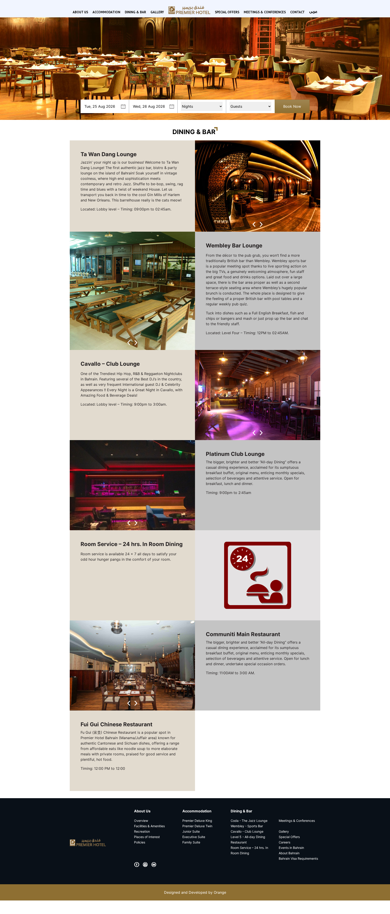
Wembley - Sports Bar (247, 826)
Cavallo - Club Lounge (247, 831)
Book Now (292, 106)
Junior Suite (191, 831)
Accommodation (106, 12)
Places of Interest (147, 837)
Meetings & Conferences (265, 12)
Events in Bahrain (291, 848)
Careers (284, 842)
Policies (139, 842)
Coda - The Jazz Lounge (249, 821)
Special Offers (227, 12)
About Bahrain (289, 853)
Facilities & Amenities (149, 826)
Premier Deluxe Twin (197, 826)
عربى (313, 11)
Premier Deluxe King (197, 821)
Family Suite (191, 842)
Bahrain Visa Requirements (298, 858)
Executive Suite (193, 837)
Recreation (142, 831)
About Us (80, 12)
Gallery (157, 12)
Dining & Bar (135, 12)
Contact (297, 12)
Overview (141, 821)
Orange (220, 892)
